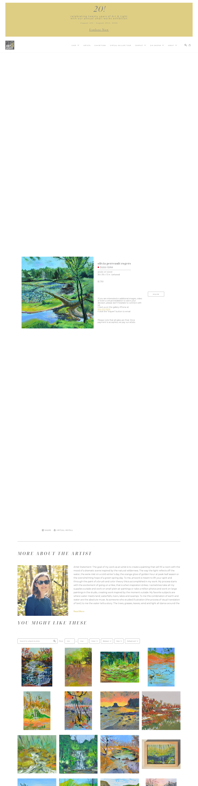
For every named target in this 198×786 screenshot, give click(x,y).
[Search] (186, 45)
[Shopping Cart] (190, 45)
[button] (75, 45)
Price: (61, 641)
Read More (79, 611)
